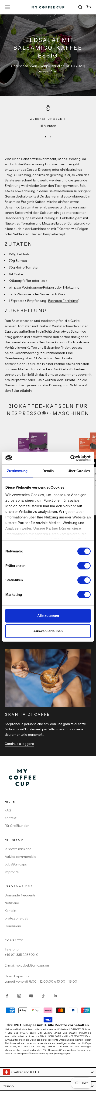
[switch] (84, 565)
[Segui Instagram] (19, 996)
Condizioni (13, 926)
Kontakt (10, 818)
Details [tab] (48, 471)
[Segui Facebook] (7, 996)
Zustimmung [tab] (17, 471)
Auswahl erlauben (48, 631)
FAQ (8, 810)
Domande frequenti (20, 895)
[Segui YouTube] (31, 996)
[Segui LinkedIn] (55, 996)
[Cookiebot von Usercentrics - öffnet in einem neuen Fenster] (70, 458)
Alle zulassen (48, 616)
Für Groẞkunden (17, 826)
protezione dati (16, 918)
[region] (48, 116)
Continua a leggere (19, 744)
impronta (12, 872)
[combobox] (48, 1072)
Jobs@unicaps (16, 864)
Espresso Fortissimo (63, 301)
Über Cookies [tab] (79, 471)
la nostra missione (18, 849)
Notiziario (12, 903)
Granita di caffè (27, 714)
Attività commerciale (20, 857)
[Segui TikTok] (43, 996)
